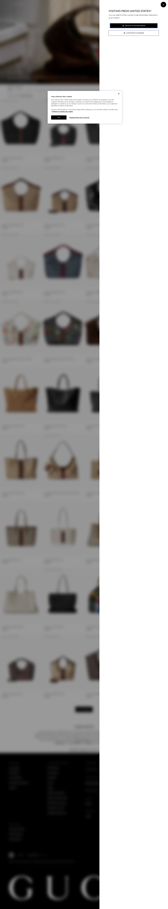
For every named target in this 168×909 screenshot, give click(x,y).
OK (59, 117)
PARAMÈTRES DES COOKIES (79, 117)
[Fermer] (118, 93)
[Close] (163, 4)
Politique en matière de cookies (62, 111)
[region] (85, 107)
